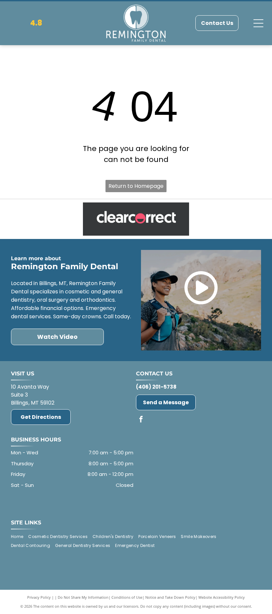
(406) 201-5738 (156, 386)
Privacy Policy (39, 597)
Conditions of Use (126, 597)
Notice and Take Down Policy (170, 597)
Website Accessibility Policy (221, 597)
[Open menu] (258, 23)
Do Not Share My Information (83, 597)
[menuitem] (19, 536)
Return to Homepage (136, 186)
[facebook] (141, 420)
